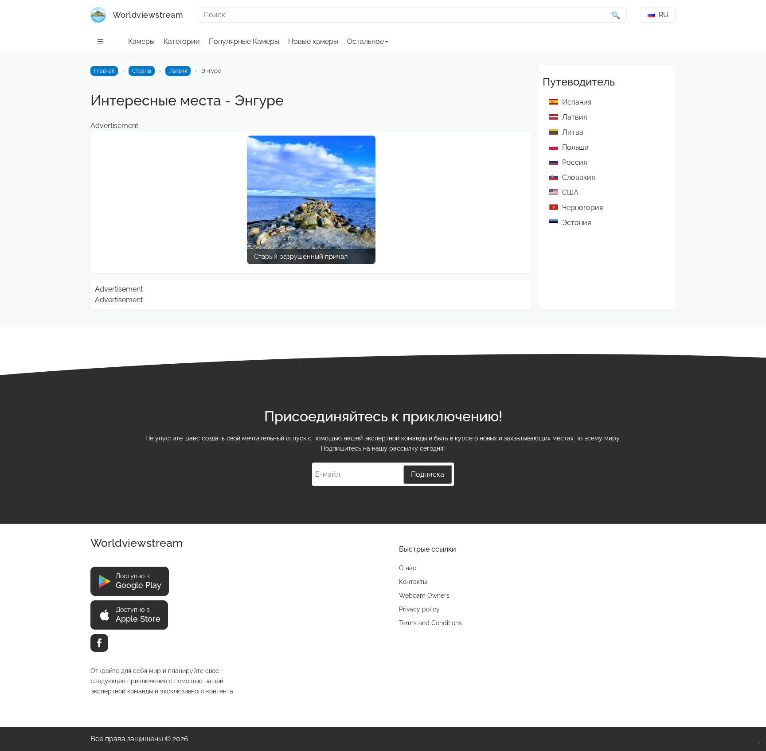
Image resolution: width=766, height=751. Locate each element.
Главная (104, 71)
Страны (141, 71)
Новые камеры (313, 41)
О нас (407, 568)
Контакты (413, 581)
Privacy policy (419, 609)
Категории (182, 41)
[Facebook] (99, 643)
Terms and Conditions (430, 622)
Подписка (427, 474)
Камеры (141, 41)
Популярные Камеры (244, 41)
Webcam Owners (424, 595)
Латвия (178, 71)
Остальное (365, 41)
